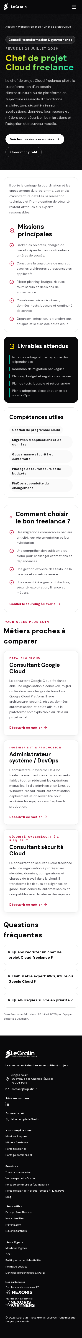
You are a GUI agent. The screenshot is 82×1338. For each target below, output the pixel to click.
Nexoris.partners (16, 1231)
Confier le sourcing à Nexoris (32, 604)
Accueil (10, 27)
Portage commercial (18, 1155)
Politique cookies (16, 1266)
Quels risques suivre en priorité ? (42, 1000)
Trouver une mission (18, 1172)
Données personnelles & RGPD (25, 1273)
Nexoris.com (13, 1225)
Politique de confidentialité (23, 1260)
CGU (8, 1254)
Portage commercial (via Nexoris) (27, 1184)
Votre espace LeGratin (20, 1178)
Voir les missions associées (32, 139)
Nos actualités (14, 1218)
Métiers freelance (29, 27)
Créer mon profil (23, 152)
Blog (8, 1197)
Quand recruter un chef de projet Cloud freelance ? (35, 955)
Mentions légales (16, 1248)
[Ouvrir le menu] (74, 7)
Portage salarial (15, 1149)
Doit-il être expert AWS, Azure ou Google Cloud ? (40, 979)
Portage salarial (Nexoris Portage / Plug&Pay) (34, 1191)
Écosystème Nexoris (18, 1212)
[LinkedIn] (7, 1104)
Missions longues (16, 1136)
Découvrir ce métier (25, 728)
